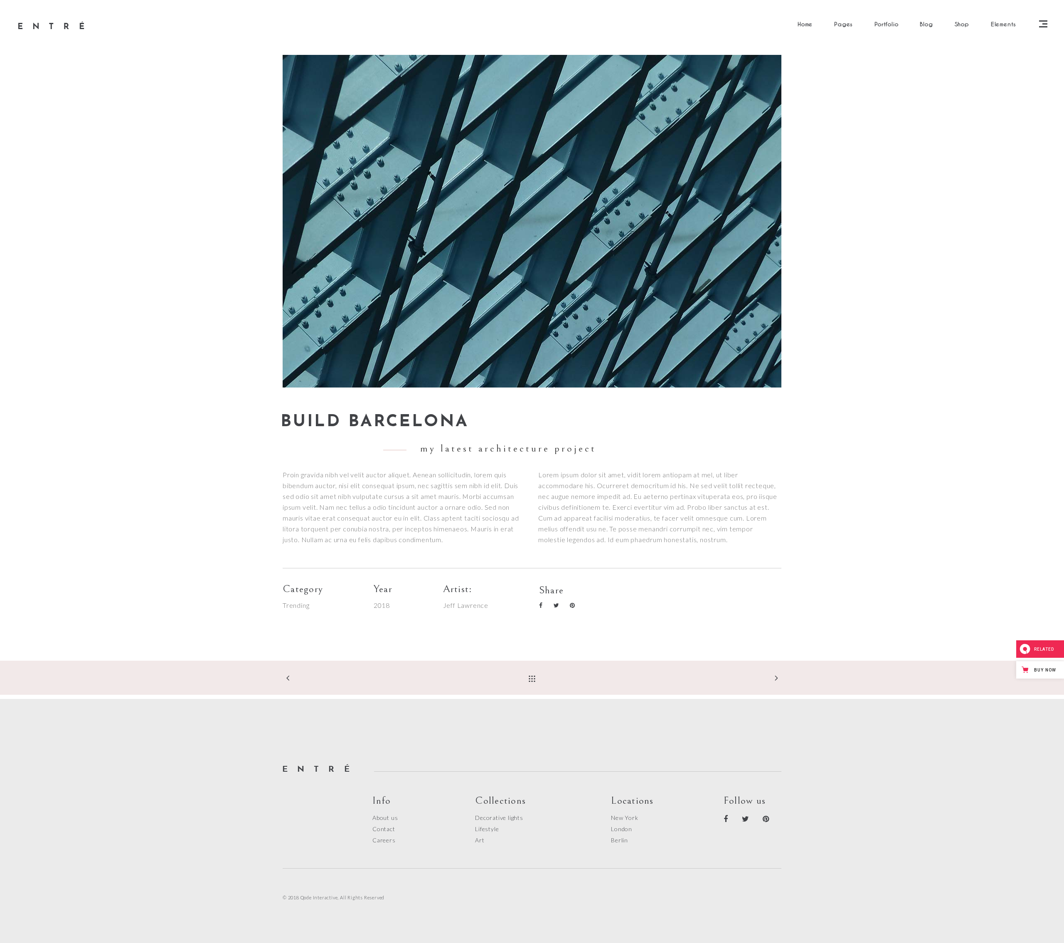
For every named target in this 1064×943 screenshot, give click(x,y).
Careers (384, 840)
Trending (296, 605)
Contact (383, 828)
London (621, 828)
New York (624, 817)
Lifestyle (487, 828)
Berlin (619, 840)
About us (385, 817)
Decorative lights (499, 817)
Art (479, 840)
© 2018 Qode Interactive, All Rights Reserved (333, 897)
